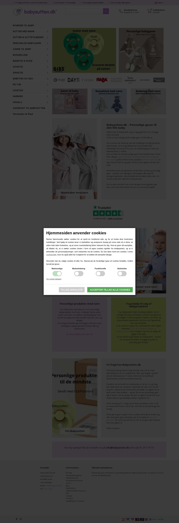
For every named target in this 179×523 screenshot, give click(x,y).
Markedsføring (78, 268)
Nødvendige (57, 268)
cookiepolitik (51, 255)
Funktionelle (100, 268)
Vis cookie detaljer (53, 279)
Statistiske (122, 268)
